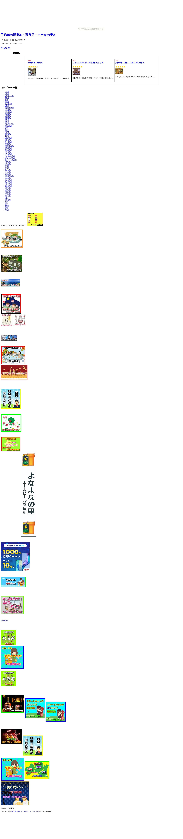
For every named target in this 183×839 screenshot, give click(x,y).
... (69, 78)
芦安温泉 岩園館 (35, 63)
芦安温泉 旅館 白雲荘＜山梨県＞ (129, 63)
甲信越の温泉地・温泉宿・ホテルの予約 (28, 34)
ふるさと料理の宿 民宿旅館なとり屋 (88, 63)
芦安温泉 (5, 48)
